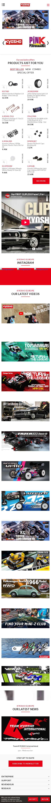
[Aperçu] (3, 87)
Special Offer (25, 72)
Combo (36, 69)
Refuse (45, 799)
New (28, 69)
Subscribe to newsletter (25, 764)
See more (41, 181)
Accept (33, 799)
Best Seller (17, 69)
